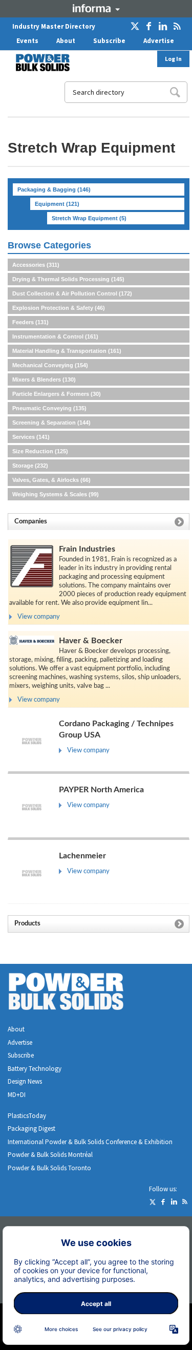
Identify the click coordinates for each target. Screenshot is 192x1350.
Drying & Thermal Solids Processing (68, 279)
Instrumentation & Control (55, 336)
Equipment (57, 204)
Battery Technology (34, 1068)
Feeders (30, 322)
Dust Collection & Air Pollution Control (72, 293)
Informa (96, 8)
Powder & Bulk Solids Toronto (49, 1168)
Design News (25, 1081)
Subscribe (109, 40)
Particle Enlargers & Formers (56, 394)
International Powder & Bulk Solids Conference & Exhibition (90, 1141)
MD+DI (17, 1094)
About (65, 40)
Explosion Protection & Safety (58, 308)
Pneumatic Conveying (49, 408)
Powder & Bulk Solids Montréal (50, 1154)
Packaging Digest (31, 1128)
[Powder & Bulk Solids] (78, 993)
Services (31, 437)
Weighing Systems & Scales (55, 494)
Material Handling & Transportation (66, 351)
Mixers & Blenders (44, 379)
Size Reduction (40, 451)
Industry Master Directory (53, 26)
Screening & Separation (51, 422)
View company (38, 617)
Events (27, 40)
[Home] (36, 62)
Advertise (158, 40)
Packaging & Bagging (54, 189)
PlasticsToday (27, 1115)
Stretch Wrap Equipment (89, 218)
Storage (30, 465)
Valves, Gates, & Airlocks (51, 480)
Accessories (35, 265)
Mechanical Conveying (50, 365)
